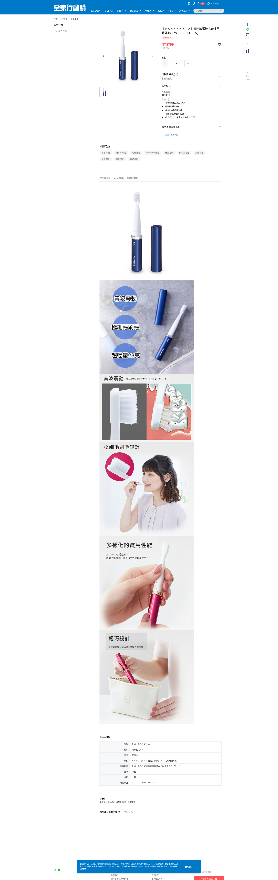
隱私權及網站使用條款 (119, 879)
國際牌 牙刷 (121, 153)
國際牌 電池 (184, 153)
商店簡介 (114, 875)
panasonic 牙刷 (152, 153)
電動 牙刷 (106, 153)
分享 (167, 135)
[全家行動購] (70, 7)
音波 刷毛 (134, 159)
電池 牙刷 (136, 153)
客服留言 (155, 875)
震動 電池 (199, 153)
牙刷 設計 (106, 159)
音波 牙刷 (169, 153)
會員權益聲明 (157, 879)
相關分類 (104, 146)
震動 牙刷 (120, 159)
